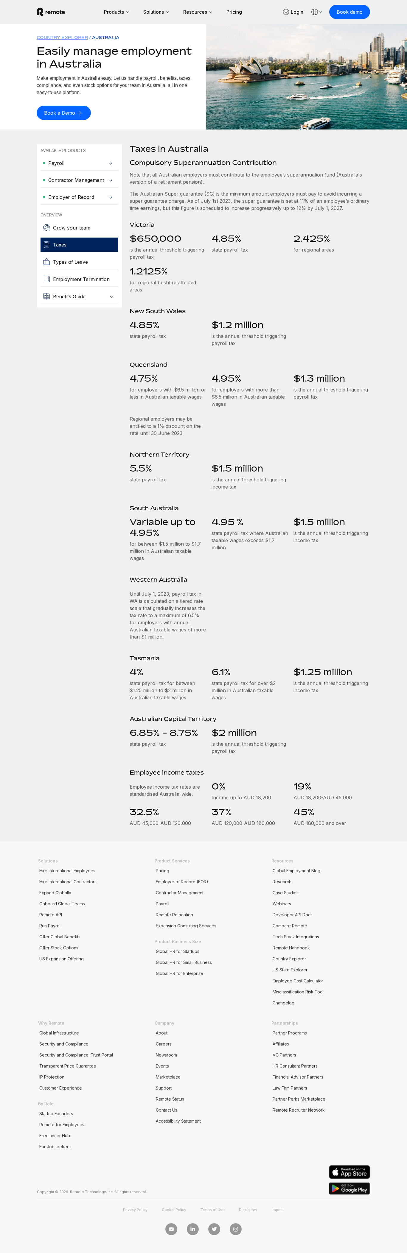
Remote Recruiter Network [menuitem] (299, 1109)
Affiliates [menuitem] (281, 1043)
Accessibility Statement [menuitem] (178, 1121)
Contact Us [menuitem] (166, 1109)
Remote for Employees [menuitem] (61, 1124)
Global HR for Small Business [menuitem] (184, 962)
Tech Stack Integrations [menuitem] (296, 936)
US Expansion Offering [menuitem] (61, 958)
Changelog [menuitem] (283, 1002)
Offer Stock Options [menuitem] (58, 947)
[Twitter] (214, 1229)
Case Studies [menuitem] (286, 892)
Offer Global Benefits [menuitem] (59, 936)
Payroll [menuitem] (162, 903)
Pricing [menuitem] (162, 870)
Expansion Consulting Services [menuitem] (186, 925)
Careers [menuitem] (164, 1043)
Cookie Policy (174, 1209)
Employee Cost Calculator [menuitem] (298, 980)
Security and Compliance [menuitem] (63, 1043)
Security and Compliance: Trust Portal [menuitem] (76, 1054)
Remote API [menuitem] (50, 914)
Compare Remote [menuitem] (290, 925)
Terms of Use (213, 1209)
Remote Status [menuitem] (170, 1098)
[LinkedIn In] (193, 1229)
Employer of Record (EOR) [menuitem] (182, 881)
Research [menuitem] (282, 881)
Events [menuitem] (162, 1065)
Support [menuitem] (164, 1087)
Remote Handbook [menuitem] (291, 947)
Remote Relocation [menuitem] (174, 914)
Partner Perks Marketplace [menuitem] (299, 1098)
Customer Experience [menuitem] (60, 1087)
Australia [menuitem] (105, 37)
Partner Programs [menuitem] (290, 1032)
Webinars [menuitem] (282, 903)
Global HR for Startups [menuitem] (177, 951)
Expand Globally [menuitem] (55, 892)
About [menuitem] (161, 1032)
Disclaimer (248, 1209)
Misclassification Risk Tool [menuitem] (298, 991)
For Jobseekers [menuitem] (55, 1146)
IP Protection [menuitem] (51, 1076)
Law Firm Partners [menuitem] (290, 1087)
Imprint (278, 1209)
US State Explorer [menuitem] (290, 969)
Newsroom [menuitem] (166, 1054)
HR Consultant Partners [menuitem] (295, 1065)
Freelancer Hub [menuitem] (54, 1135)
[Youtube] (171, 1229)
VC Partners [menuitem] (284, 1054)
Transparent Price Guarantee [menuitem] (67, 1065)
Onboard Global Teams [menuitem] (62, 903)
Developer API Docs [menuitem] (293, 914)
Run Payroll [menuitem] (50, 925)
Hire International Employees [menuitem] (67, 870)
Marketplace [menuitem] (168, 1076)
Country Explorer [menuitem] (62, 37)
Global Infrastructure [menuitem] (59, 1032)
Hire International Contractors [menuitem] (68, 881)
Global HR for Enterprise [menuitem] (179, 973)
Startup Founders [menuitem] (56, 1113)
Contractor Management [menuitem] (180, 892)
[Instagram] (236, 1229)
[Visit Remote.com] (51, 11)
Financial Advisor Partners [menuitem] (298, 1076)
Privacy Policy (135, 1209)
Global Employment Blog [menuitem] (296, 870)
